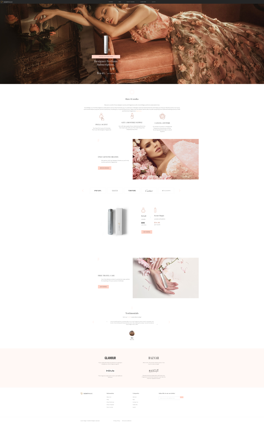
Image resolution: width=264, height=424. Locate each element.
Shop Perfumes (110, 402)
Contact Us (135, 402)
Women (111, 1)
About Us (109, 397)
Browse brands (104, 168)
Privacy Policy (116, 420)
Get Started (146, 232)
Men (120, 1)
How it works (131, 1)
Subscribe (143, 1)
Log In (153, 1)
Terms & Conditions (126, 420)
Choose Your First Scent (106, 56)
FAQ (108, 399)
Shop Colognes (110, 404)
